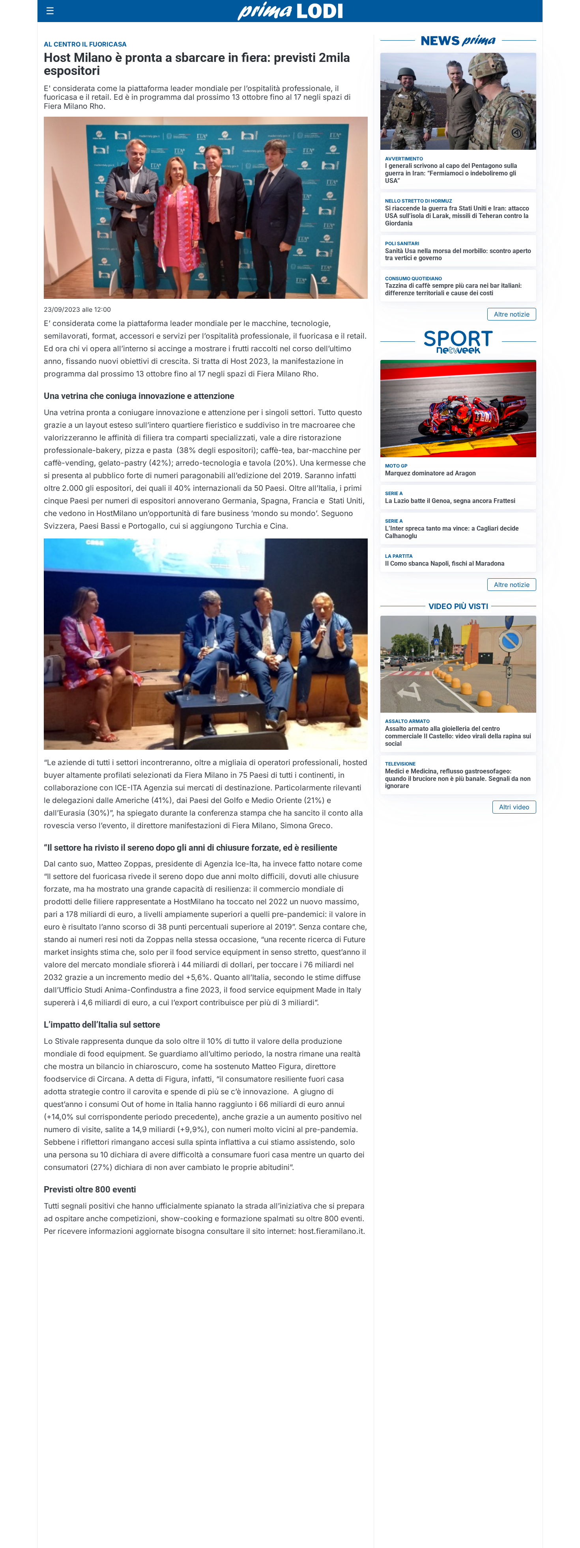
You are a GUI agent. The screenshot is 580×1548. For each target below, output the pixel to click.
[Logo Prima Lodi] (290, 11)
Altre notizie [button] (511, 314)
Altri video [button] (514, 807)
